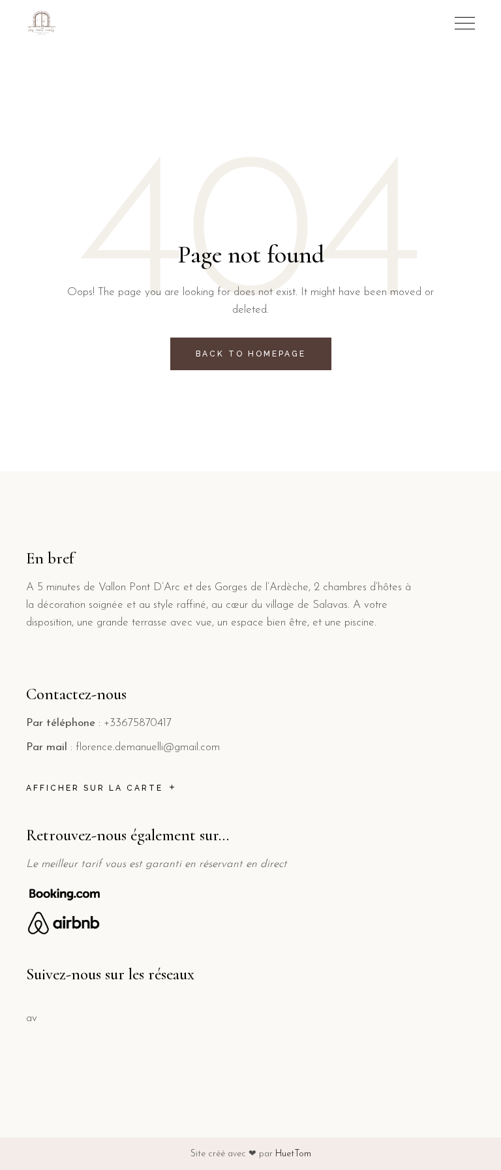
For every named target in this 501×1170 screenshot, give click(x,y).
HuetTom (293, 1154)
